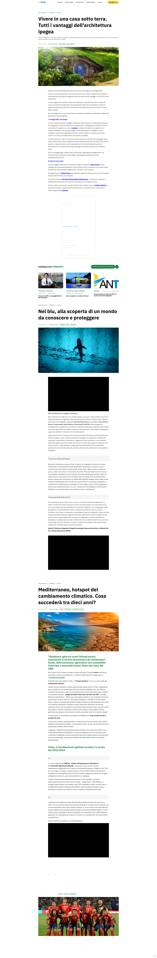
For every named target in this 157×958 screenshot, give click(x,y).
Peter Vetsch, (95, 165)
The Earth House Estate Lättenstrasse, (75, 179)
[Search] (105, 2)
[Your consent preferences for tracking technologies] (155, 956)
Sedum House (66, 173)
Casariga (65, 190)
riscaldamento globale (57, 677)
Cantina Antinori (100, 185)
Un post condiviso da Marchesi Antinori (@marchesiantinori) (78, 255)
